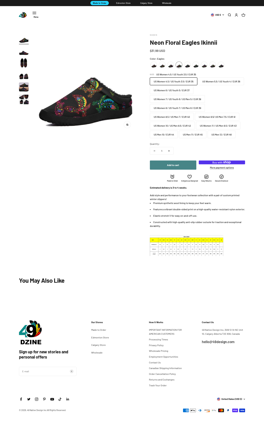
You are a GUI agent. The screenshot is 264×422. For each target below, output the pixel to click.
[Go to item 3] (24, 63)
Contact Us (155, 362)
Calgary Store (146, 3)
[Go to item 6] (24, 100)
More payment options (222, 167)
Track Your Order (158, 385)
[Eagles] (179, 65)
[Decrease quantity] (154, 151)
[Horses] (196, 65)
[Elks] (187, 65)
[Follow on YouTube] (52, 399)
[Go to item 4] (24, 75)
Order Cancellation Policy (162, 373)
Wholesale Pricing (158, 350)
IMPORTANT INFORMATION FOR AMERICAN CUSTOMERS (165, 331)
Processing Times (158, 339)
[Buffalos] (170, 65)
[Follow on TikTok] (60, 399)
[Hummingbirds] (204, 65)
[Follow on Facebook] (21, 399)
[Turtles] (212, 65)
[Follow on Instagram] (37, 399)
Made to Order (99, 3)
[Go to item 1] (24, 39)
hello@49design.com (218, 341)
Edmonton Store (123, 3)
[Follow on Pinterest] (44, 399)
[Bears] (162, 65)
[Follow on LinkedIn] (68, 399)
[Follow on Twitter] (29, 399)
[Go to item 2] (24, 51)
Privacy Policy (156, 345)
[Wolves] (221, 65)
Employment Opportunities (163, 356)
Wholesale (166, 3)
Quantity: (155, 143)
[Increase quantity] (169, 151)
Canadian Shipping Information (165, 368)
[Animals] (154, 65)
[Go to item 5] (24, 87)
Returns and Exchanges (161, 379)
